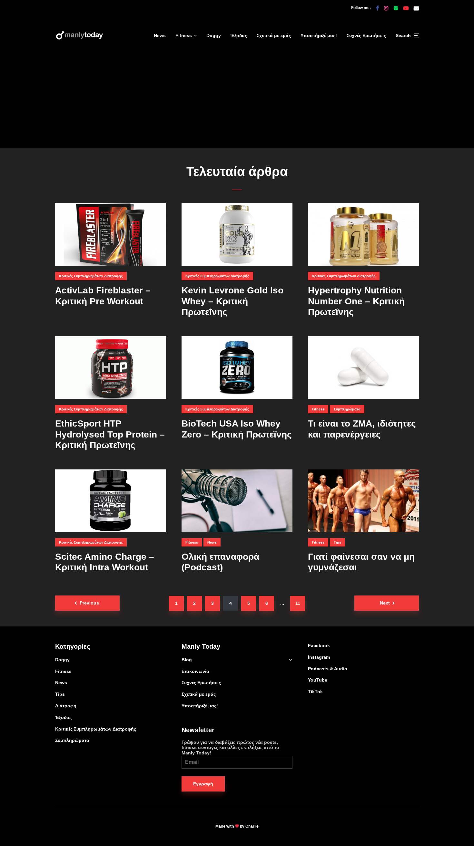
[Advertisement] (237, 103)
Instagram (319, 657)
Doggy (213, 35)
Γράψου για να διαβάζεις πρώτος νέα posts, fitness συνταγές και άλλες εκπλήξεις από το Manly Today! (230, 748)
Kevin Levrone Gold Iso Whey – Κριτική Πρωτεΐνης (232, 301)
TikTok (315, 691)
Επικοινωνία (195, 671)
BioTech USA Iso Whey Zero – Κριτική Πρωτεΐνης (237, 428)
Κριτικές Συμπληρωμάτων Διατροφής (91, 276)
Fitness (183, 35)
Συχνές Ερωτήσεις (366, 35)
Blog (187, 659)
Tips (337, 542)
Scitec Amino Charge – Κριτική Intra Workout (104, 562)
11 (297, 603)
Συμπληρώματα (347, 409)
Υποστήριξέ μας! (319, 35)
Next (385, 602)
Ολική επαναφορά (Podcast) (220, 562)
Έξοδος (239, 35)
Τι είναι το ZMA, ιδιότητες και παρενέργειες (362, 428)
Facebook (319, 645)
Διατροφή (65, 705)
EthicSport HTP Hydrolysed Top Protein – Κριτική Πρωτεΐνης (110, 434)
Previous (89, 602)
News (160, 35)
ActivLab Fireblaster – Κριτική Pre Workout (103, 295)
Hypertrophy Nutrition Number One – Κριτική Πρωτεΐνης (356, 301)
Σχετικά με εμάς (274, 35)
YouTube (317, 680)
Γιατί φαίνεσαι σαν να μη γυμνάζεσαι (361, 562)
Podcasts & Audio (327, 668)
